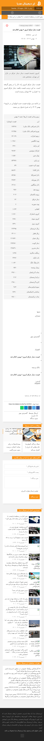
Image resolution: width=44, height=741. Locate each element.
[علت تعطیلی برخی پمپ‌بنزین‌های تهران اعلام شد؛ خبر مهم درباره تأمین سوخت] (22, 634)
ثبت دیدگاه (34, 497)
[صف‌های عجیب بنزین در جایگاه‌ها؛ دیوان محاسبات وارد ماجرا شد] (22, 557)
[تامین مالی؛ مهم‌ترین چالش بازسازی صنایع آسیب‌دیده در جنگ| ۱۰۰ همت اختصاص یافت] (22, 653)
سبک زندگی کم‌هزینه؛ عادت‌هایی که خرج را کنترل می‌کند (32, 447)
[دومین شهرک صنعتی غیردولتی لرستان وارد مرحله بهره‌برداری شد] (22, 584)
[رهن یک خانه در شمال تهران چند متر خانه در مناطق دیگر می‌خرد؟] (22, 601)
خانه (37, 25)
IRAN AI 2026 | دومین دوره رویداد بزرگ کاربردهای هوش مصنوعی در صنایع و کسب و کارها (22, 689)
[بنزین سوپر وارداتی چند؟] (22, 593)
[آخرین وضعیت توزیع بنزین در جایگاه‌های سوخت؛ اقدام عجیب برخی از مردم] (22, 530)
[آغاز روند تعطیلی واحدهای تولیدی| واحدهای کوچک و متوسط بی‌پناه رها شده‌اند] (22, 566)
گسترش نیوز (23, 413)
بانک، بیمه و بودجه (26, 25)
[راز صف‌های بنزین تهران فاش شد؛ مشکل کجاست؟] (22, 576)
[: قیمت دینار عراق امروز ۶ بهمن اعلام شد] (5, 42)
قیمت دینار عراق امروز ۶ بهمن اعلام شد (26, 30)
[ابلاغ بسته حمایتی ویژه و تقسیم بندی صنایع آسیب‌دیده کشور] (22, 644)
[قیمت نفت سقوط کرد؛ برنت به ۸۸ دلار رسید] (22, 540)
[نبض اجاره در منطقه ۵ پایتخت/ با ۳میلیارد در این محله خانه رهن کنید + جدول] (22, 520)
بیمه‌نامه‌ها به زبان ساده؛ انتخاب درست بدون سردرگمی (13, 447)
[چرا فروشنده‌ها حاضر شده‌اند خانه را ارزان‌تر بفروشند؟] (22, 548)
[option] (32, 440)
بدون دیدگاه (34, 418)
